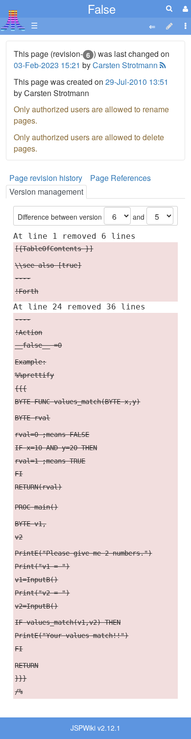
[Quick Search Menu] (169, 8)
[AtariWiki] (13, 17)
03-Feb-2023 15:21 (47, 65)
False (102, 8)
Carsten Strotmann (125, 65)
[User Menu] (184, 8)
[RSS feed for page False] (162, 65)
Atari (13, 20)
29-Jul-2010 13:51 (136, 81)
